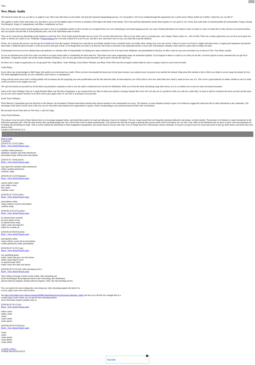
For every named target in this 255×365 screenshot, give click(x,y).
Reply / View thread (9, 146)
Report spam (23, 146)
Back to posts (6, 139)
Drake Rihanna (48, 38)
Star (11, 134)
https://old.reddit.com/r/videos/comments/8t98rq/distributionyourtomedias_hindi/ (44, 295)
